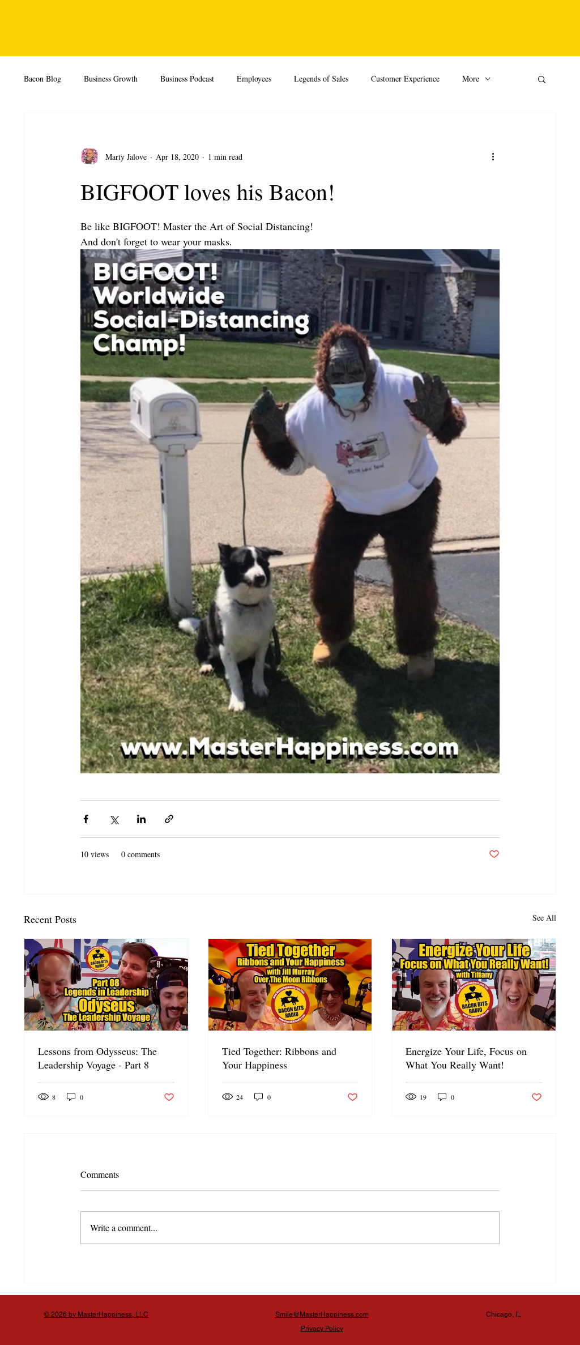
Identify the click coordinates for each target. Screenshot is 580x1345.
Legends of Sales (321, 78)
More (470, 78)
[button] (541, 78)
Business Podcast (187, 78)
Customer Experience (405, 78)
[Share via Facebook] (85, 819)
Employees (254, 78)
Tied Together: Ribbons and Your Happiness (279, 1057)
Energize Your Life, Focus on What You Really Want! (466, 1057)
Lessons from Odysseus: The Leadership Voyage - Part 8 (97, 1057)
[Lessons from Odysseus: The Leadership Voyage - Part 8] (106, 985)
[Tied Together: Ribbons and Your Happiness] (290, 985)
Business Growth (111, 78)
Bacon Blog (42, 78)
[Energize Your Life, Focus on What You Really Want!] (474, 985)
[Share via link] (169, 819)
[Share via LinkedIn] (141, 819)
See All (544, 917)
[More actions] (493, 156)
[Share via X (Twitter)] (113, 819)
